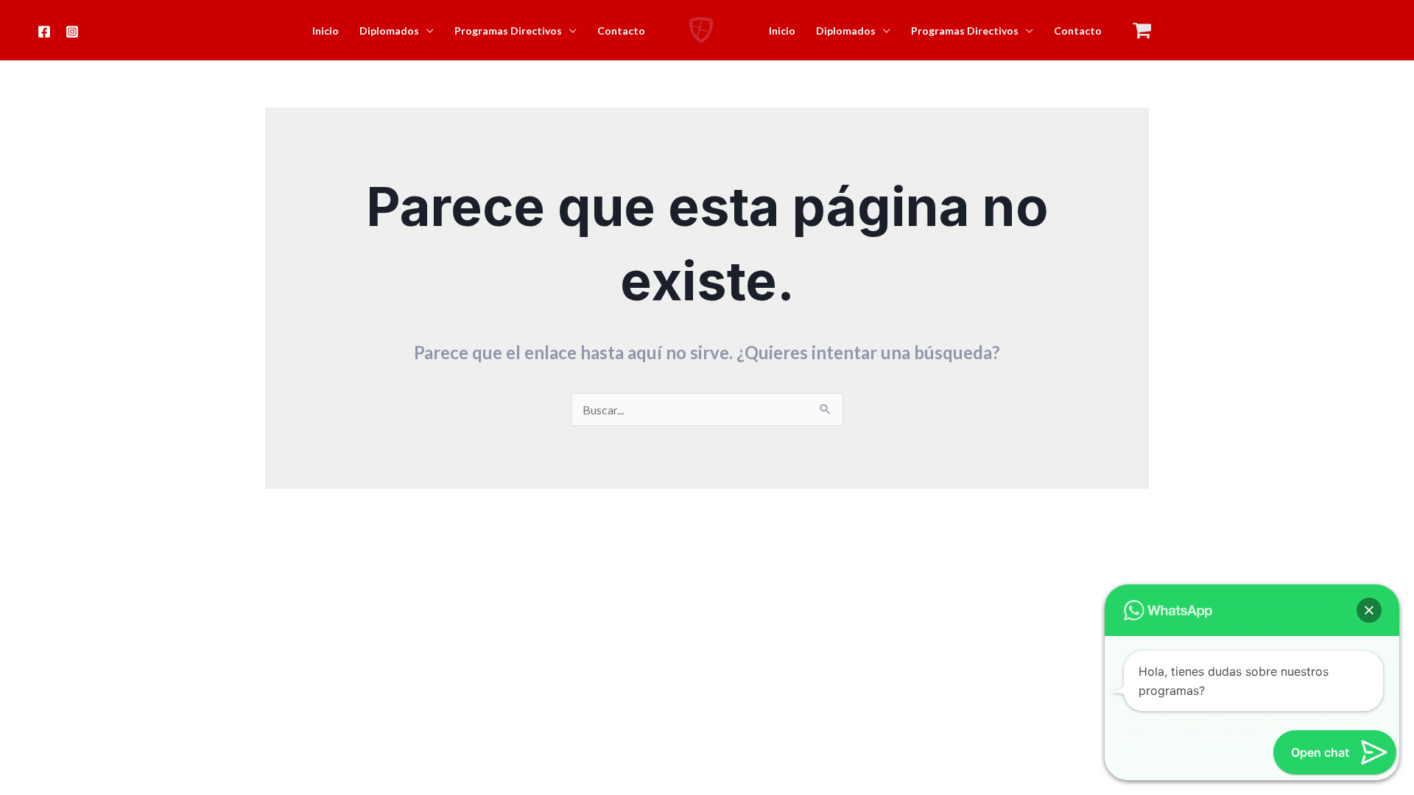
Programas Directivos (508, 31)
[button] (1369, 610)
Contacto (621, 31)
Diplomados (389, 31)
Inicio (325, 31)
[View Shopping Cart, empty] (1142, 30)
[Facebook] (44, 31)
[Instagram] (72, 31)
